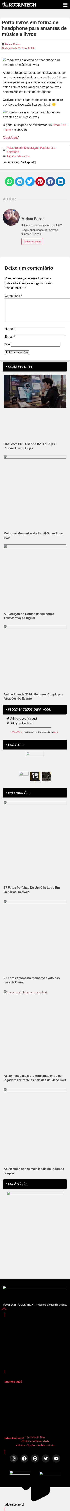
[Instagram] (14, 1458)
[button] (9, 181)
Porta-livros (22, 156)
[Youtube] (56, 1458)
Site (7, 344)
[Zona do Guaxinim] (46, 776)
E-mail (10, 336)
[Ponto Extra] (35, 776)
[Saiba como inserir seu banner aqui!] (24, 776)
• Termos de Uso (35, 1436)
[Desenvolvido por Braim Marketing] (50, 1474)
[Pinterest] (35, 1458)
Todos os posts (32, 241)
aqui (55, 732)
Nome (10, 328)
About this (17, 732)
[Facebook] (24, 1458)
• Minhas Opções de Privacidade (35, 1445)
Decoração (31, 147)
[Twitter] (46, 1458)
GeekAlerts (11, 137)
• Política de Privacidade (35, 1441)
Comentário (13, 295)
